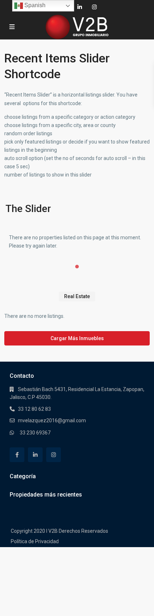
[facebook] (17, 454)
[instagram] (94, 7)
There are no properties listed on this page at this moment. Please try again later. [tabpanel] (75, 242)
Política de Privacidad (35, 541)
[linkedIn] (79, 7)
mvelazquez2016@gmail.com (52, 420)
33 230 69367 (35, 433)
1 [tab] (77, 266)
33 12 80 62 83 (34, 409)
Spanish (34, 5)
